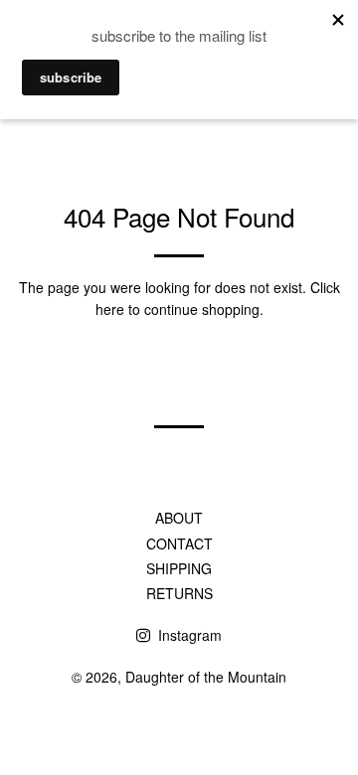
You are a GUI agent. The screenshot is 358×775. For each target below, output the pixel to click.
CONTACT (179, 543)
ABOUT (179, 518)
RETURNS (179, 593)
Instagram (188, 635)
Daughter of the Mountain (205, 677)
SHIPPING (179, 568)
